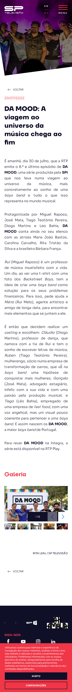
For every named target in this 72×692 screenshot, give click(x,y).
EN (46, 6)
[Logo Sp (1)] (13, 10)
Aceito (36, 676)
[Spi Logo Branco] (31, 622)
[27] (57, 623)
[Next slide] (63, 516)
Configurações (36, 685)
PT (46, 13)
